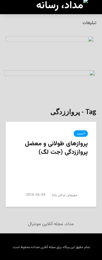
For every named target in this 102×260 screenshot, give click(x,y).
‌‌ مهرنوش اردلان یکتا (65, 195)
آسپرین (81, 133)
